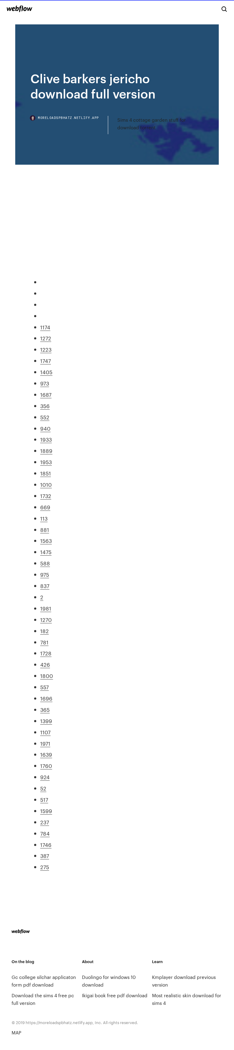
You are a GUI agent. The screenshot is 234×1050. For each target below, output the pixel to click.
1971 (45, 743)
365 (45, 709)
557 (44, 686)
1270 (46, 619)
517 (44, 799)
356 (45, 405)
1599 (46, 810)
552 (44, 417)
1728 (45, 653)
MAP (16, 1032)
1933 (46, 439)
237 (44, 822)
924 (45, 776)
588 (45, 563)
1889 (46, 450)
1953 (46, 461)
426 (45, 664)
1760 (46, 765)
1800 (46, 675)
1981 (45, 608)
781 (44, 642)
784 (45, 833)
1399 (46, 720)
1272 (45, 338)
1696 (46, 698)
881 (44, 529)
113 (44, 518)
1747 (45, 360)
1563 (46, 540)
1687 (45, 394)
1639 (46, 754)
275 (44, 866)
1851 (45, 473)
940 (45, 428)
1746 (45, 844)
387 (44, 855)
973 (44, 383)
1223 (45, 349)
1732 (45, 495)
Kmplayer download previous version (184, 981)
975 (44, 574)
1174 (45, 327)
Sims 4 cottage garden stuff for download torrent (151, 123)
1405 (46, 371)
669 (45, 507)
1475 (45, 551)
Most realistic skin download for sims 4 (186, 999)
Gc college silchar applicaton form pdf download (44, 981)
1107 (45, 732)
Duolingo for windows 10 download (109, 981)
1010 (46, 484)
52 (43, 788)
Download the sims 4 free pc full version (43, 999)
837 (44, 585)
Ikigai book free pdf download (114, 995)
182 (44, 630)
